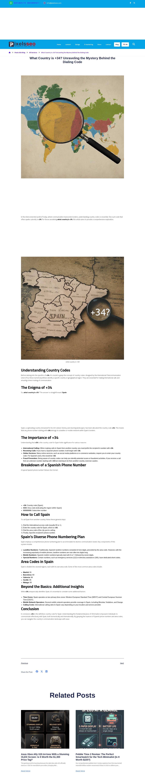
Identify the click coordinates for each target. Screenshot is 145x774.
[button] (130, 3)
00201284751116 (20, 2)
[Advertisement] (72, 24)
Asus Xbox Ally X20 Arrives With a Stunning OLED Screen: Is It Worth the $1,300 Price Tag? (45, 757)
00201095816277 (33, 2)
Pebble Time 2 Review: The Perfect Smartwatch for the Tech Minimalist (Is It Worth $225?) (98, 757)
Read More (25, 771)
